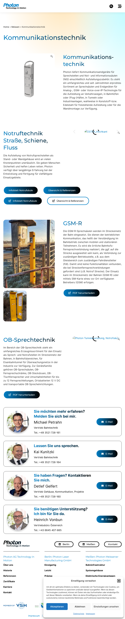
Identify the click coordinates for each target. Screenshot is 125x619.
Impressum (90, 613)
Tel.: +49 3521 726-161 (47, 432)
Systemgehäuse (94, 570)
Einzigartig (50, 565)
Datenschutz (78, 613)
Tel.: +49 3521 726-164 (47, 462)
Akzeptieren (57, 606)
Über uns (8, 565)
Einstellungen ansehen (106, 606)
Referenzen (9, 576)
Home (6, 27)
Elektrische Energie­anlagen (100, 576)
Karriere (7, 587)
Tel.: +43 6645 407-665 (48, 530)
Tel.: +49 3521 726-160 (47, 496)
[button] (118, 580)
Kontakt (7, 592)
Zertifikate (9, 581)
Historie (7, 570)
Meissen (15, 27)
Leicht (48, 570)
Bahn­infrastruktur (95, 565)
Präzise (48, 576)
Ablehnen (80, 606)
